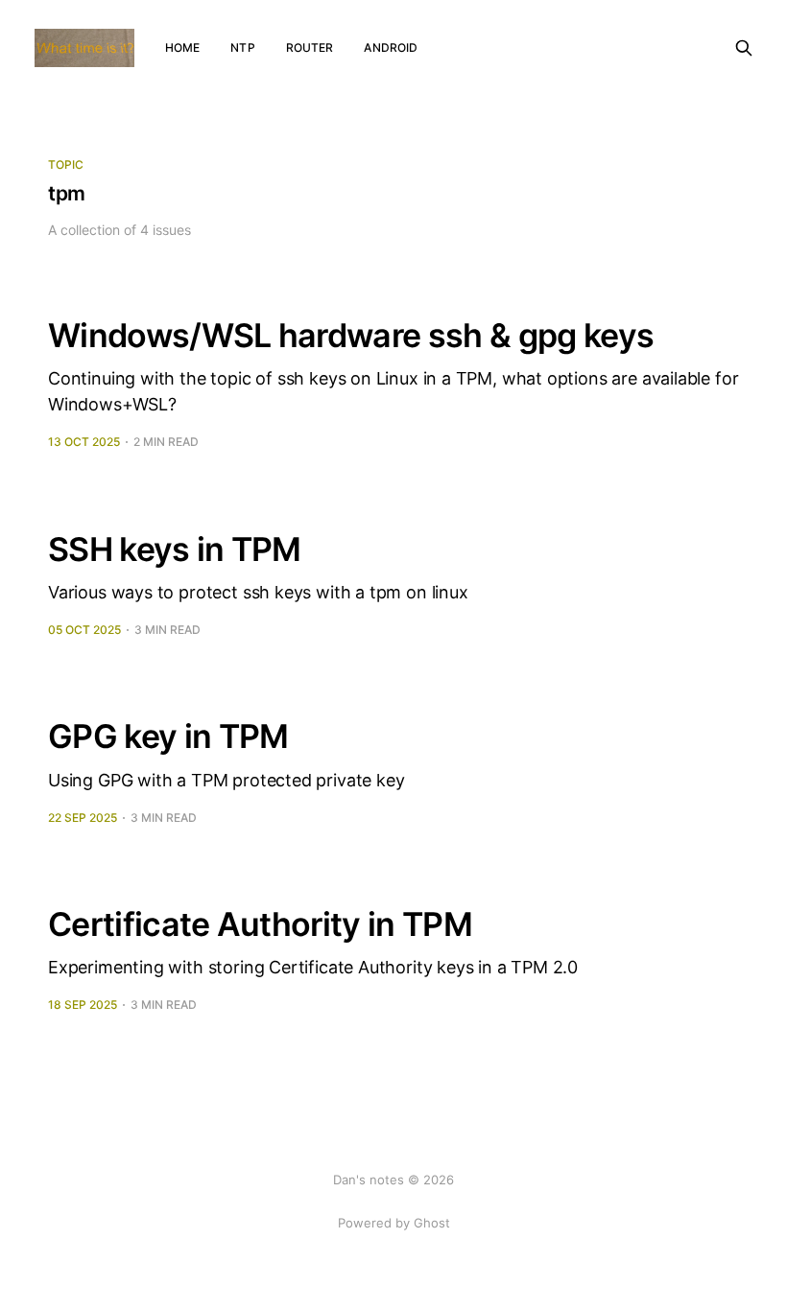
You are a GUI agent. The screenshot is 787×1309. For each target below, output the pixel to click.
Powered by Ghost (394, 1222)
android (390, 47)
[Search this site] (743, 48)
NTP (242, 47)
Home (182, 47)
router (310, 47)
